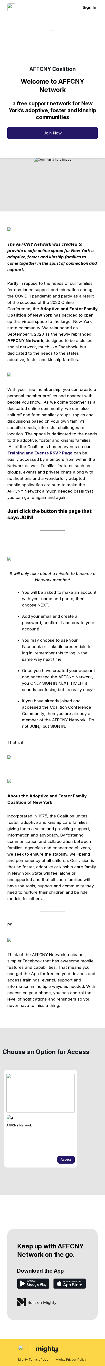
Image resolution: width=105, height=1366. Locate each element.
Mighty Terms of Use (33, 1359)
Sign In (89, 7)
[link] (40, 1119)
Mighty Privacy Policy (71, 1359)
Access (66, 1159)
